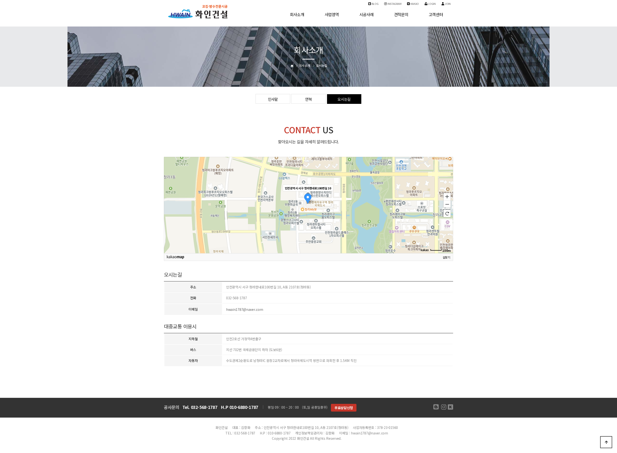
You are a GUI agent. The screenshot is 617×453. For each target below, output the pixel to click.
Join (447, 4)
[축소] (447, 204)
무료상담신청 (344, 407)
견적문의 (401, 14)
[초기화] (447, 213)
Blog (375, 4)
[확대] (447, 196)
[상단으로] (606, 442)
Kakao (414, 4)
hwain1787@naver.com (244, 309)
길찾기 (446, 257)
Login (431, 4)
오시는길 (344, 99)
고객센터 (436, 14)
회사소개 (297, 14)
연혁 (308, 99)
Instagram (394, 4)
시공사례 (366, 14)
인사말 (273, 99)
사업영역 (332, 14)
